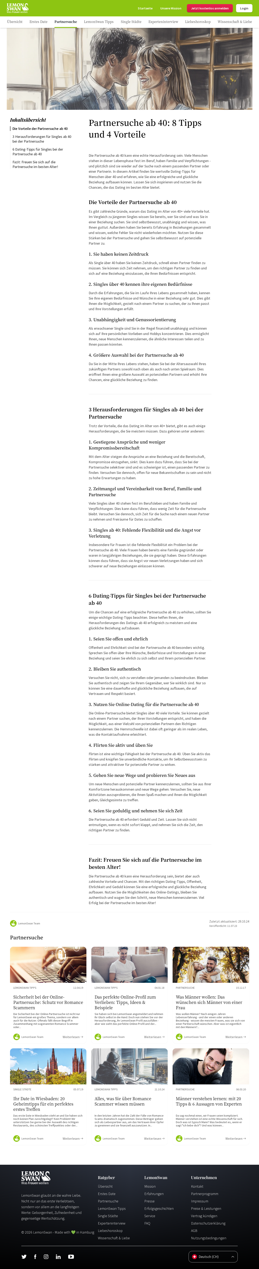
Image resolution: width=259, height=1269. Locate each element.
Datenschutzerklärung (208, 1223)
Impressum (199, 1201)
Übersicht (105, 1186)
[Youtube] (71, 1257)
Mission (150, 1186)
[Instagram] (46, 1256)
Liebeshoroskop (110, 1230)
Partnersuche (108, 1201)
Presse (149, 1201)
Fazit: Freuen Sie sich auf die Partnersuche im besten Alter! (35, 164)
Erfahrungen (154, 1193)
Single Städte (108, 1215)
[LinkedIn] (58, 1256)
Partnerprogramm (204, 1193)
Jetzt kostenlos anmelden (210, 8)
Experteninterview (111, 1223)
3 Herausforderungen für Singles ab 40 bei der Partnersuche (42, 139)
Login (244, 8)
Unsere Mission (170, 8)
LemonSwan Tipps (112, 1208)
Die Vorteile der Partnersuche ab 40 (40, 128)
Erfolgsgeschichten (159, 1208)
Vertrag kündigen (204, 1215)
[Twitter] (24, 1257)
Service (149, 1215)
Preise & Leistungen (206, 1208)
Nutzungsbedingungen (208, 1238)
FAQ (147, 1223)
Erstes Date (106, 1193)
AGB (194, 1230)
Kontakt (197, 1186)
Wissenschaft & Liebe (114, 1238)
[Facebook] (35, 1256)
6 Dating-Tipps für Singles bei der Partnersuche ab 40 (38, 151)
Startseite (145, 8)
